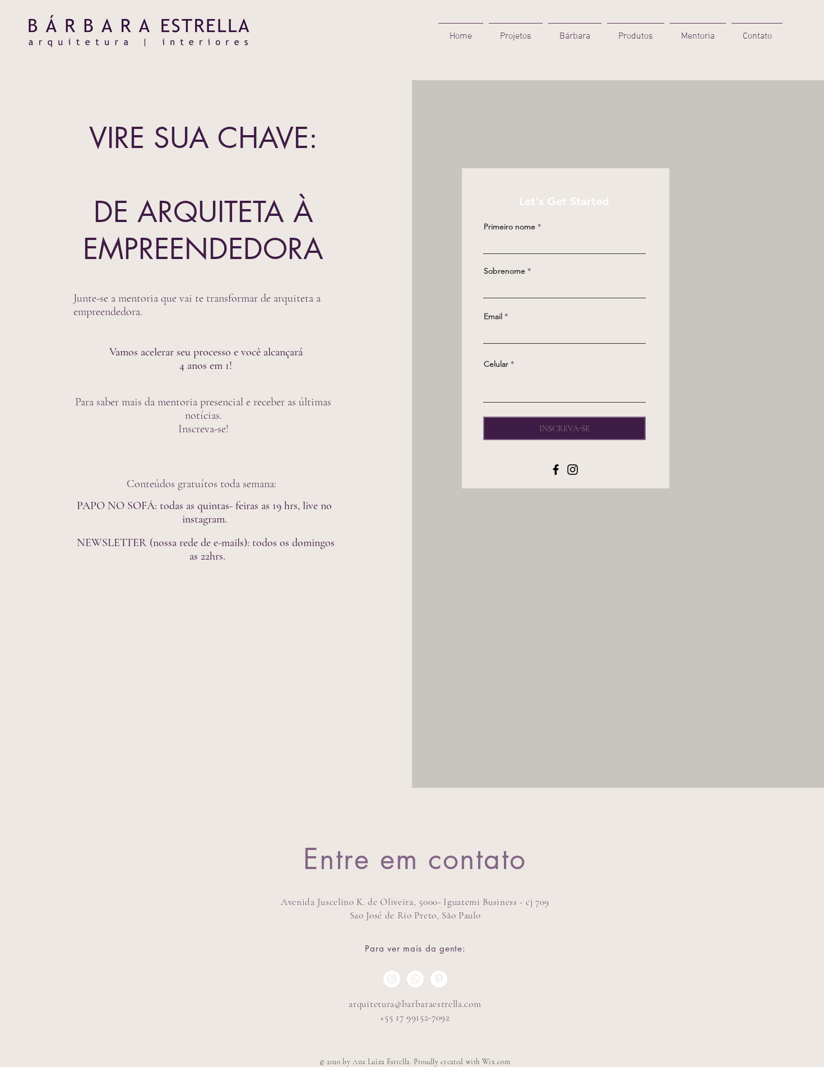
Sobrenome (504, 271)
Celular (496, 364)
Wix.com (496, 1061)
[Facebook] (556, 470)
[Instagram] (573, 470)
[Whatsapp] (415, 979)
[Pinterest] (438, 979)
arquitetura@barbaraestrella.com (415, 1004)
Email (493, 316)
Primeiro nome (509, 226)
